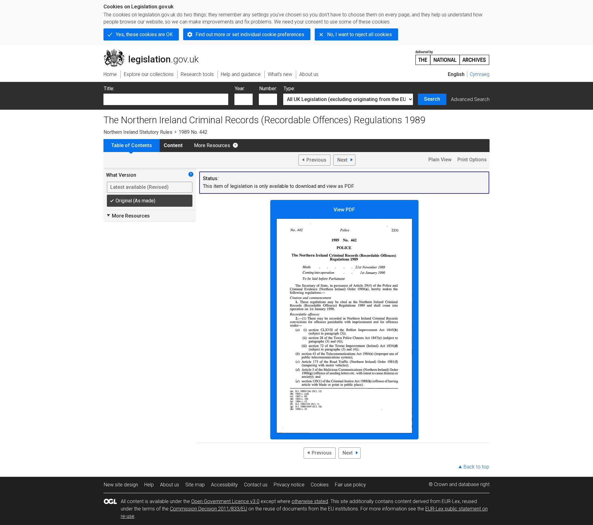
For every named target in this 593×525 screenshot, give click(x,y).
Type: (289, 88)
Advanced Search (470, 99)
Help (149, 485)
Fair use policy (350, 485)
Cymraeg (480, 74)
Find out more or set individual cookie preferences (250, 34)
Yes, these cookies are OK (144, 34)
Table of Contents (131, 145)
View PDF (344, 210)
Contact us (255, 485)
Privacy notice (289, 485)
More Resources (212, 145)
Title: (109, 88)
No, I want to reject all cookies (359, 34)
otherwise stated (310, 501)
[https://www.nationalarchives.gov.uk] (452, 55)
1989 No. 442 (193, 132)
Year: (240, 88)
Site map (195, 485)
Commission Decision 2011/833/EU (208, 509)
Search (432, 99)
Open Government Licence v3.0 (225, 501)
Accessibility (224, 485)
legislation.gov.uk (154, 51)
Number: (268, 88)
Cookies (320, 485)
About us (169, 485)
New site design (121, 485)
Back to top (476, 467)
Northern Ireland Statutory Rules (137, 132)
